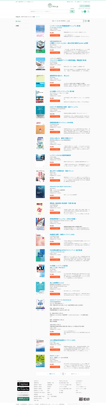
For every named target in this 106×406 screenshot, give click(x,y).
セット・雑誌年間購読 (52, 396)
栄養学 (48, 388)
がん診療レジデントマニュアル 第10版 (62, 91)
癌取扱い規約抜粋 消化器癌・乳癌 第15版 (63, 203)
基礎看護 (36, 394)
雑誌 (48, 398)
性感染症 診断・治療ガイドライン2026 (62, 234)
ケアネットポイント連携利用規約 (58, 404)
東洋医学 (49, 386)
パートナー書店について (81, 386)
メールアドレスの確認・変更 (65, 384)
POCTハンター (54, 356)
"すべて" (38, 16)
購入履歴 (61, 392)
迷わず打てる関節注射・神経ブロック (62, 171)
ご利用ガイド (79, 1)
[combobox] (75, 21)
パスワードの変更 (63, 386)
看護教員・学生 (50, 382)
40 (57, 21)
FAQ (77, 390)
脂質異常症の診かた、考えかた (59, 75)
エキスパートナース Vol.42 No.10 (60, 300)
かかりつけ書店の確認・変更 (65, 388)
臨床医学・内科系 (37, 384)
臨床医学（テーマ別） (38, 390)
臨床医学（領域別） (38, 388)
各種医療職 (49, 384)
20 (55, 21)
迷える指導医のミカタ (57, 283)
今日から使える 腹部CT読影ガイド (61, 138)
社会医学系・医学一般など (39, 392)
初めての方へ (71, 1)
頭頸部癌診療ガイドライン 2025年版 (61, 122)
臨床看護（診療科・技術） (39, 396)
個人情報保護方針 (23, 404)
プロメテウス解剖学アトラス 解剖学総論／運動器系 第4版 (68, 60)
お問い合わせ (87, 1)
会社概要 (17, 404)
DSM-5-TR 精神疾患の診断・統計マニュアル (64, 107)
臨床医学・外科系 (37, 386)
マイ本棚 (61, 390)
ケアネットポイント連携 (81, 388)
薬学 (48, 390)
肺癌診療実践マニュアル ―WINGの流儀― (63, 219)
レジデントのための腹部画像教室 (60, 155)
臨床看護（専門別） (38, 398)
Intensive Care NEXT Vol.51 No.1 (60, 186)
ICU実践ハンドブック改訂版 (59, 266)
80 (59, 21)
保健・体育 (49, 394)
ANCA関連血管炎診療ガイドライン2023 (62, 340)
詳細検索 (72, 8)
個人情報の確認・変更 (64, 382)
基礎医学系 (36, 382)
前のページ (52, 373)
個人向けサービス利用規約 (34, 404)
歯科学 (48, 392)
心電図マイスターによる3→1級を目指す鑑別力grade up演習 (69, 43)
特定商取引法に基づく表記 (45, 404)
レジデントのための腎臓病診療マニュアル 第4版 (65, 26)
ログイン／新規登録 (84, 6)
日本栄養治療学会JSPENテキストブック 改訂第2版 (66, 250)
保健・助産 (36, 400)
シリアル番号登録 (23, 395)
